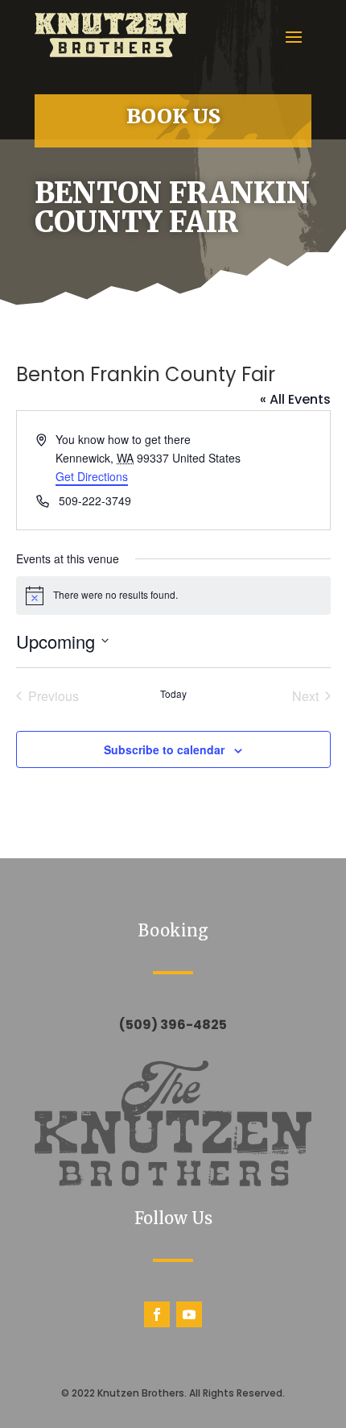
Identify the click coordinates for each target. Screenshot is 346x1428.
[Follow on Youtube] (189, 1314)
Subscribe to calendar (164, 749)
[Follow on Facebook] (157, 1314)
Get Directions (92, 476)
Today (173, 693)
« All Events (295, 399)
